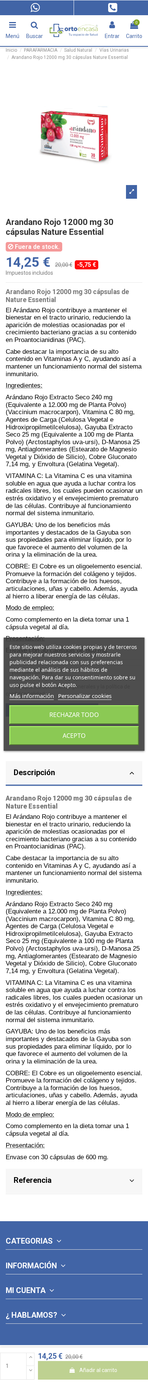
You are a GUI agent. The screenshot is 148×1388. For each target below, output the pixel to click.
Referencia (33, 1180)
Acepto (74, 735)
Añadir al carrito (98, 1370)
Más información (31, 696)
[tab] (74, 774)
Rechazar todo (74, 715)
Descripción (34, 772)
